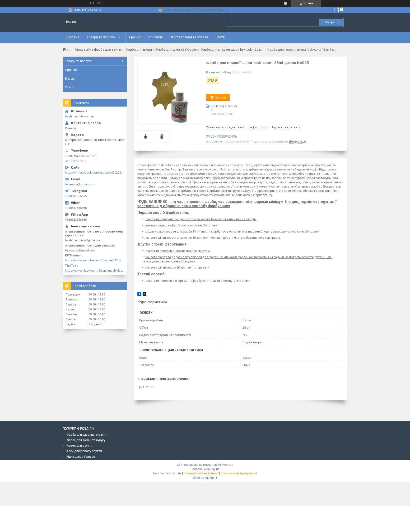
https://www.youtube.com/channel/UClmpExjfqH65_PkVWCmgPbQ (94, 260)
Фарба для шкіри (139, 49)
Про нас (135, 37)
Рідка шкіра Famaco (80, 456)
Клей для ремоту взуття (84, 451)
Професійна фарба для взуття (98, 49)
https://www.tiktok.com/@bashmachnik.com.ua (94, 270)
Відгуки (70, 78)
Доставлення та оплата (189, 37)
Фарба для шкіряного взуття (87, 434)
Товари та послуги (101, 37)
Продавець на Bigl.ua (205, 469)
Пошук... (331, 22)
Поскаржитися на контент (201, 473)
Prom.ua (227, 464)
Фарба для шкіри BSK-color (176, 49)
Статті (220, 37)
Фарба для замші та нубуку (85, 440)
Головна (72, 37)
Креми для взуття (79, 445)
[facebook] (139, 294)
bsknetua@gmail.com (80, 184)
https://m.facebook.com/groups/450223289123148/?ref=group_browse (94, 172)
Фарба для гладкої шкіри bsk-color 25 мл (231, 49)
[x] (144, 294)
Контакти (156, 37)
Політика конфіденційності (239, 473)
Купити (220, 97)
